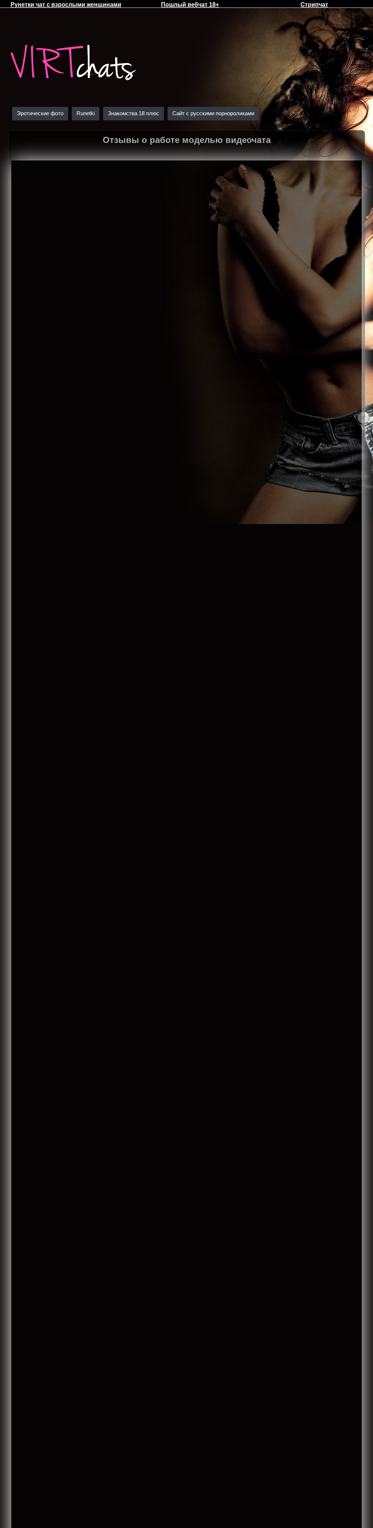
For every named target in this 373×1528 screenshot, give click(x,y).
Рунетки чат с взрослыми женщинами (66, 4)
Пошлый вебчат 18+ (190, 4)
